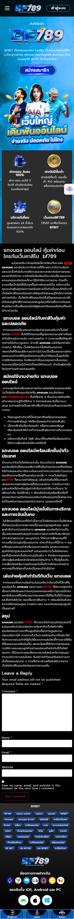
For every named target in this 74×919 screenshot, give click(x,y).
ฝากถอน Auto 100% (20, 173)
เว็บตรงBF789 (54, 217)
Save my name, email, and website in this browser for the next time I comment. (31, 787)
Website (7, 767)
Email (6, 752)
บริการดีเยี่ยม (20, 217)
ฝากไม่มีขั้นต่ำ (54, 171)
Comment (10, 691)
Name (7, 737)
